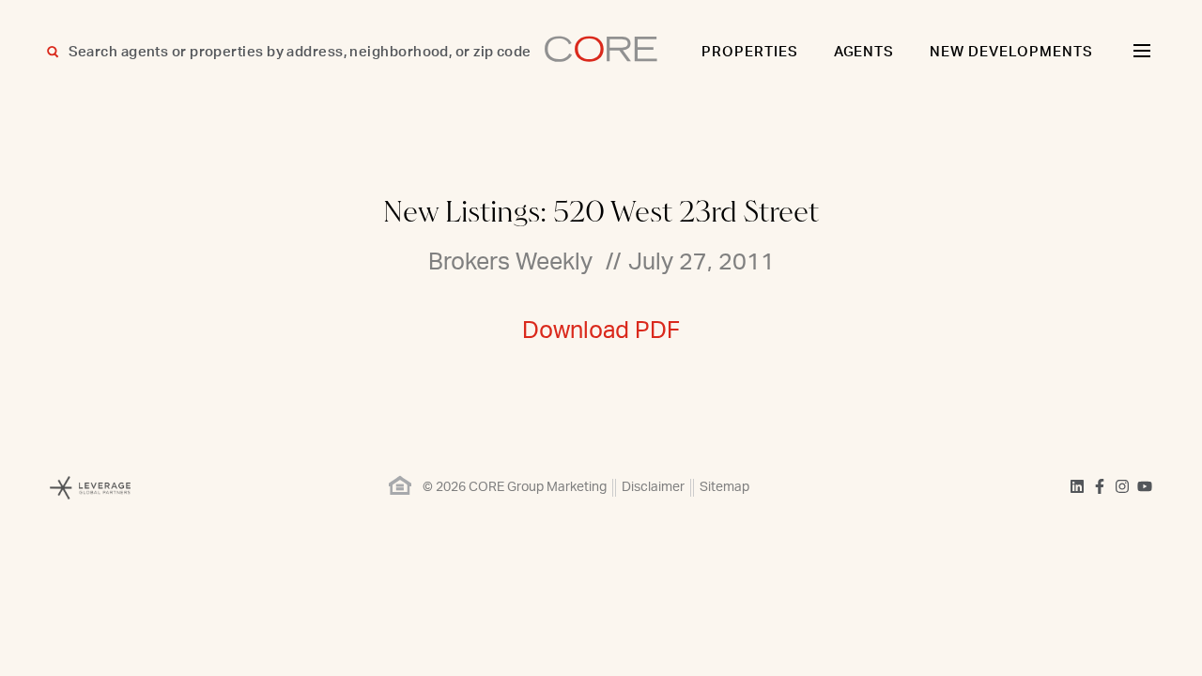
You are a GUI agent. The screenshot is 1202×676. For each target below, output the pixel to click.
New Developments (1011, 52)
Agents (864, 52)
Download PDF (601, 331)
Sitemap (724, 487)
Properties (749, 52)
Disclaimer (653, 487)
